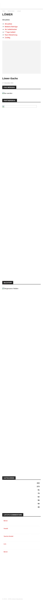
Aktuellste (8, 24)
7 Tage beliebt (10, 32)
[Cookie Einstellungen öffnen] (4, 599)
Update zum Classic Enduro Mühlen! (23, 552)
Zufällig (7, 38)
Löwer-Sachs (10, 78)
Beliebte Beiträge (11, 27)
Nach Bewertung (11, 35)
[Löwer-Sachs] (21, 57)
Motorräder (11, 11)
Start (3, 11)
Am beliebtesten (11, 29)
